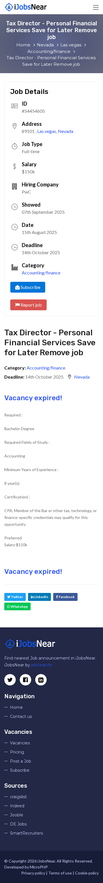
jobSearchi (41, 665)
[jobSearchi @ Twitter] (10, 679)
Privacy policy (33, 872)
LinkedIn (41, 597)
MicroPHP (39, 866)
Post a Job (20, 761)
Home (16, 707)
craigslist (18, 796)
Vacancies (20, 743)
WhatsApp (19, 606)
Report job (31, 304)
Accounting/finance (41, 272)
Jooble (16, 815)
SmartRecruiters (26, 833)
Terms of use (60, 872)
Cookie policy (87, 872)
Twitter (16, 597)
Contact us (21, 716)
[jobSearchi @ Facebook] (40, 679)
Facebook (66, 597)
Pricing (17, 752)
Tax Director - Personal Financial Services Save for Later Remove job (50, 342)
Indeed (17, 805)
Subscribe (30, 287)
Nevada (65, 131)
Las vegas (46, 131)
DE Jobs (18, 824)
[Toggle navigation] (96, 7)
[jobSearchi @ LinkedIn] (25, 679)
